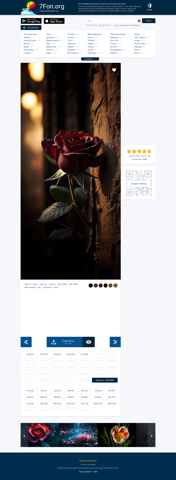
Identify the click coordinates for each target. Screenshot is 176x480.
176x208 (30, 391)
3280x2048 (30, 380)
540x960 (84, 397)
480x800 (57, 397)
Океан (91, 46)
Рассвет (114, 46)
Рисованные (116, 50)
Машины (72, 50)
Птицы (113, 43)
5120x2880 (84, 380)
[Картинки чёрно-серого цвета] (101, 285)
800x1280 (57, 404)
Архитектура (30, 40)
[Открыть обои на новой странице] (88, 342)
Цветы (137, 53)
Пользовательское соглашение (90, 468)
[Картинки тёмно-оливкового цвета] (110, 285)
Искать (149, 21)
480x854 (70, 397)
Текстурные (139, 37)
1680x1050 (30, 367)
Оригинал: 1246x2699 (105, 380)
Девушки (50, 37)
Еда (48, 43)
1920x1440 (84, 367)
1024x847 (57, 354)
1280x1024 (30, 361)
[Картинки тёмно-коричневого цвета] (96, 285)
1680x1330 (43, 367)
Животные (51, 46)
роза (35, 284)
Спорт (137, 34)
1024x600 (30, 354)
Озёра (90, 43)
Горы (48, 34)
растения (74, 284)
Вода (26, 46)
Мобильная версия (88, 461)
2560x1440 (111, 367)
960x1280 (71, 404)
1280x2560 (30, 410)
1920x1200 (70, 367)
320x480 (98, 391)
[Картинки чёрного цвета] (91, 285)
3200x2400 (111, 374)
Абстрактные (30, 34)
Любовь (71, 43)
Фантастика (139, 43)
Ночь (90, 37)
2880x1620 (57, 374)
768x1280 (43, 404)
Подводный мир (117, 34)
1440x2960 (84, 410)
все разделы (90, 59)
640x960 (98, 397)
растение (62, 284)
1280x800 (98, 354)
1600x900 (84, 361)
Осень (91, 50)
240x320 (57, 391)
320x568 (111, 391)
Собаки (113, 53)
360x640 (30, 397)
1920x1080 (57, 367)
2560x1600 (30, 374)
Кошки (71, 37)
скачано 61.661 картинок (130, 25)
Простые (114, 40)
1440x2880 (70, 410)
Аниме (27, 37)
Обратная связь (112, 468)
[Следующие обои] (115, 342)
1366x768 (43, 361)
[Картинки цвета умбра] (115, 285)
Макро (71, 46)
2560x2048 (84, 374)
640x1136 (111, 397)
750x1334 (84, 404)
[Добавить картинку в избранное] (114, 70)
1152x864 (84, 354)
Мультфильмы (94, 34)
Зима (48, 53)
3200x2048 (98, 374)
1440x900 (71, 361)
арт (39, 287)
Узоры (137, 40)
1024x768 (43, 354)
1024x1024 (70, 354)
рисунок (47, 287)
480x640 (43, 397)
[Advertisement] (138, 104)
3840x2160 (43, 380)
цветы (53, 284)
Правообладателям (66, 468)
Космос (71, 34)
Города (27, 53)
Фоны (136, 50)
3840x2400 (57, 380)
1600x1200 (111, 361)
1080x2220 (111, 404)
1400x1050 (57, 361)
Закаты (49, 50)
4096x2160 (70, 380)
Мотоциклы (73, 53)
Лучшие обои (32, 28)
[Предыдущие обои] (26, 342)
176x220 (43, 391)
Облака (91, 40)
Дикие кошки (52, 40)
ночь (56, 287)
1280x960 (112, 354)
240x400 (70, 391)
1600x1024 (98, 361)
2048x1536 (98, 367)
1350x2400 (43, 410)
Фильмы (138, 46)
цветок (43, 284)
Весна (26, 43)
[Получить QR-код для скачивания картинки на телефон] (138, 183)
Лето (70, 40)
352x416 (84, 391)
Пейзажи (92, 53)
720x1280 (30, 404)
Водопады (29, 50)
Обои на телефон (88, 464)
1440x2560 (57, 410)
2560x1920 (43, 374)
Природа (114, 37)
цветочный (30, 287)
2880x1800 (70, 374)
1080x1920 (98, 404)
